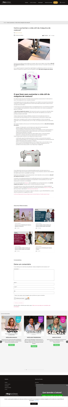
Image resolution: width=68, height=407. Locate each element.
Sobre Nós (37, 382)
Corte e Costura (33, 2)
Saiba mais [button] (36, 400)
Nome (15, 282)
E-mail (15, 286)
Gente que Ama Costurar (32, 188)
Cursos (55, 2)
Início (5, 22)
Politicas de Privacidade (39, 384)
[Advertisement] (34, 12)
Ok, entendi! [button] (34, 403)
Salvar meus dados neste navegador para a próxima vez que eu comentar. (30, 295)
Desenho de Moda (48, 2)
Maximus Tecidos (47, 187)
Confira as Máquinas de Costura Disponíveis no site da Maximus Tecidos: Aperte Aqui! (31, 194)
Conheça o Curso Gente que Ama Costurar (52, 395)
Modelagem (40, 2)
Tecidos (26, 2)
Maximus (27, 182)
